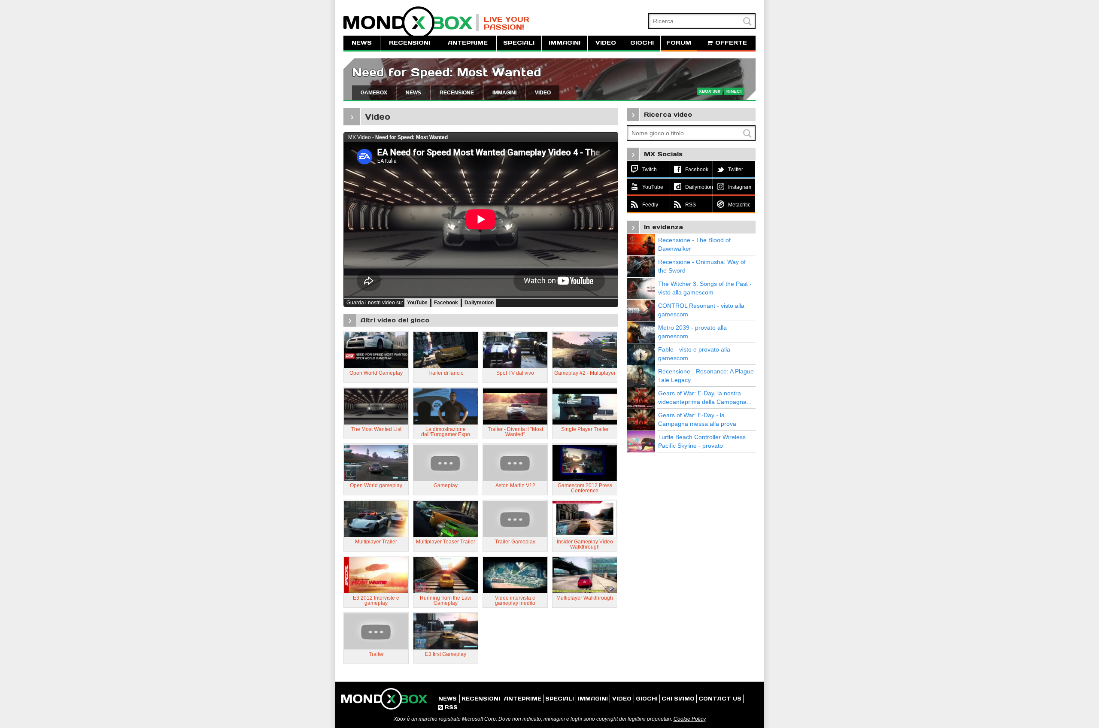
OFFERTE (730, 42)
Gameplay (446, 485)
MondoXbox (411, 22)
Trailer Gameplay (515, 542)
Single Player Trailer (585, 429)
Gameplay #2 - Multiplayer (585, 373)
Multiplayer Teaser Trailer (445, 542)
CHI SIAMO (678, 698)
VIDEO (605, 42)
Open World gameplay (376, 485)
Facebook (446, 303)
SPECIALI (518, 42)
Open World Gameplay (376, 373)
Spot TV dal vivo (515, 373)
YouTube (417, 303)
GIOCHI (642, 42)
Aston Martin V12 (515, 485)
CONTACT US (719, 698)
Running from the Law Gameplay (445, 600)
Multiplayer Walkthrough (584, 598)
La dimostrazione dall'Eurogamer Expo (445, 431)
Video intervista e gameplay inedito (515, 600)
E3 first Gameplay (445, 654)
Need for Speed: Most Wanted (446, 72)
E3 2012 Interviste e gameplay (376, 600)
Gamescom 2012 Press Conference (585, 488)
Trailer (376, 654)
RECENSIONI (409, 42)
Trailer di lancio (446, 373)
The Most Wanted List (376, 429)
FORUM (678, 42)
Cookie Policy (690, 719)
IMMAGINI (564, 42)
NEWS (362, 42)
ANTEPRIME (468, 42)
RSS (448, 707)
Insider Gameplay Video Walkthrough (585, 544)
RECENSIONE (457, 93)
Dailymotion (479, 303)
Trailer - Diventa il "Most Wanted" (515, 431)
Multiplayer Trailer (376, 542)
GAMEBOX (374, 93)
